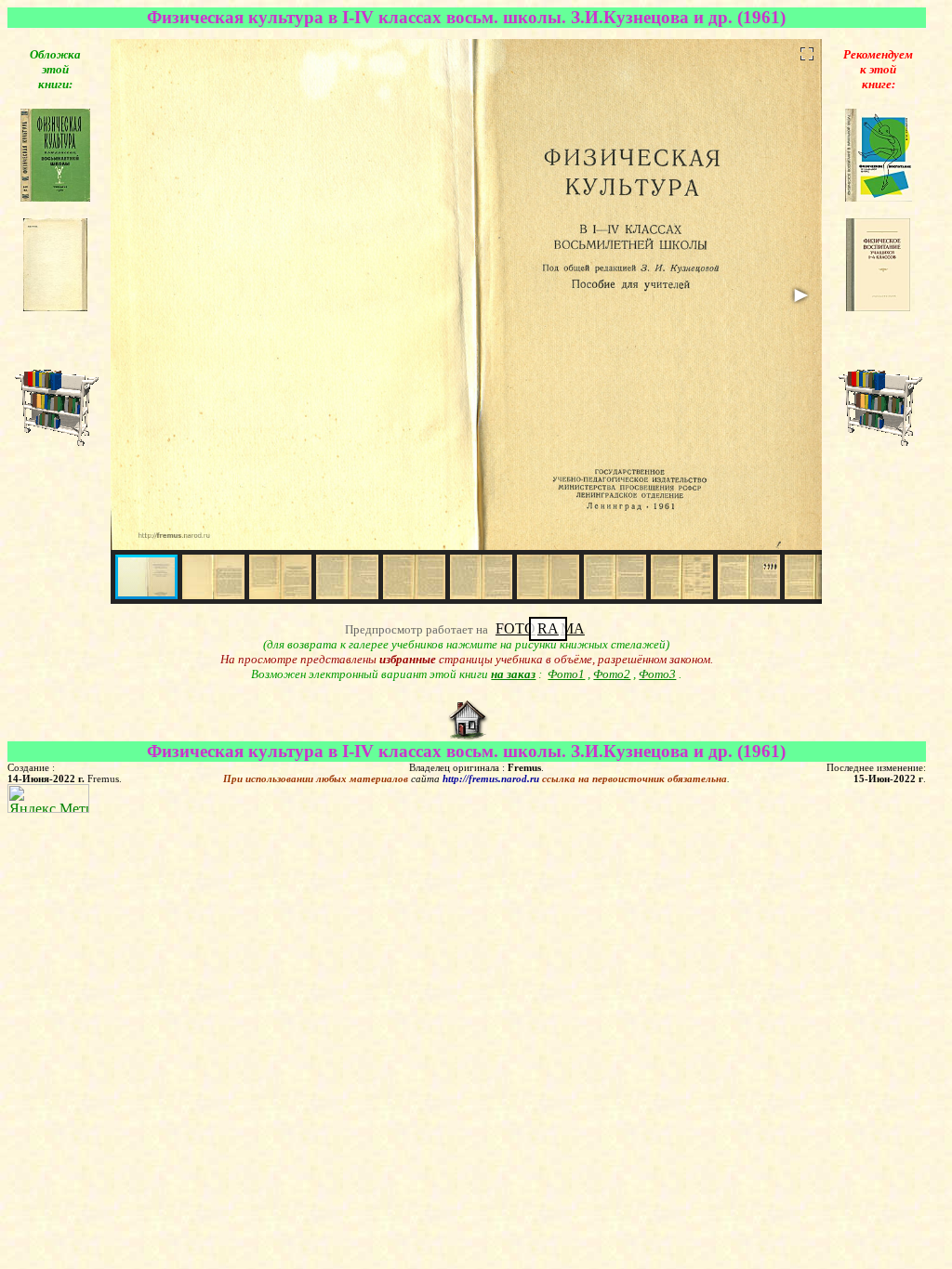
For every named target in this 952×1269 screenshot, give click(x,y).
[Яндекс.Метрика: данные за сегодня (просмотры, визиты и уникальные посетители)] (48, 798)
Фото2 (611, 674)
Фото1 (566, 674)
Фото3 (657, 674)
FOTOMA (540, 628)
